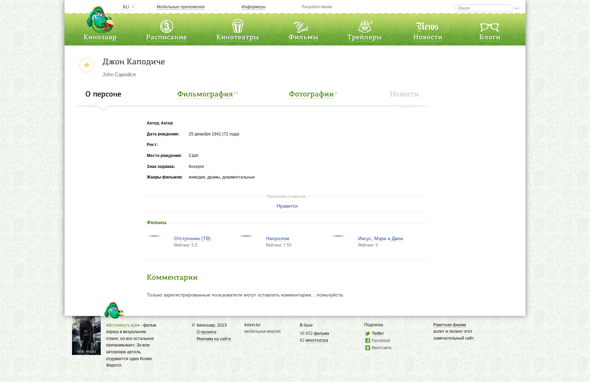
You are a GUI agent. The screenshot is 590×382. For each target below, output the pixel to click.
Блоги (490, 37)
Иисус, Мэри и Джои (380, 238)
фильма (321, 333)
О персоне (103, 94)
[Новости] (427, 25)
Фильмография (205, 94)
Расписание (166, 37)
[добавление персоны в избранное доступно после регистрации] (87, 65)
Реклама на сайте (214, 339)
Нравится (287, 206)
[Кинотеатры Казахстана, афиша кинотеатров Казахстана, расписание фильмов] (237, 25)
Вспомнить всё (123, 325)
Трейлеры (365, 37)
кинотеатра (317, 340)
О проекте (206, 332)
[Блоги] (490, 25)
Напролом (277, 238)
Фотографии (311, 94)
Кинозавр (100, 37)
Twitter (378, 333)
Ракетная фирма (449, 324)
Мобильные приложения (181, 6)
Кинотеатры (237, 37)
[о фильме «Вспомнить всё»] (86, 351)
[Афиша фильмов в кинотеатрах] (303, 25)
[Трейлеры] (365, 25)
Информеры (253, 6)
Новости (427, 37)
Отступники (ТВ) (192, 238)
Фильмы (304, 37)
